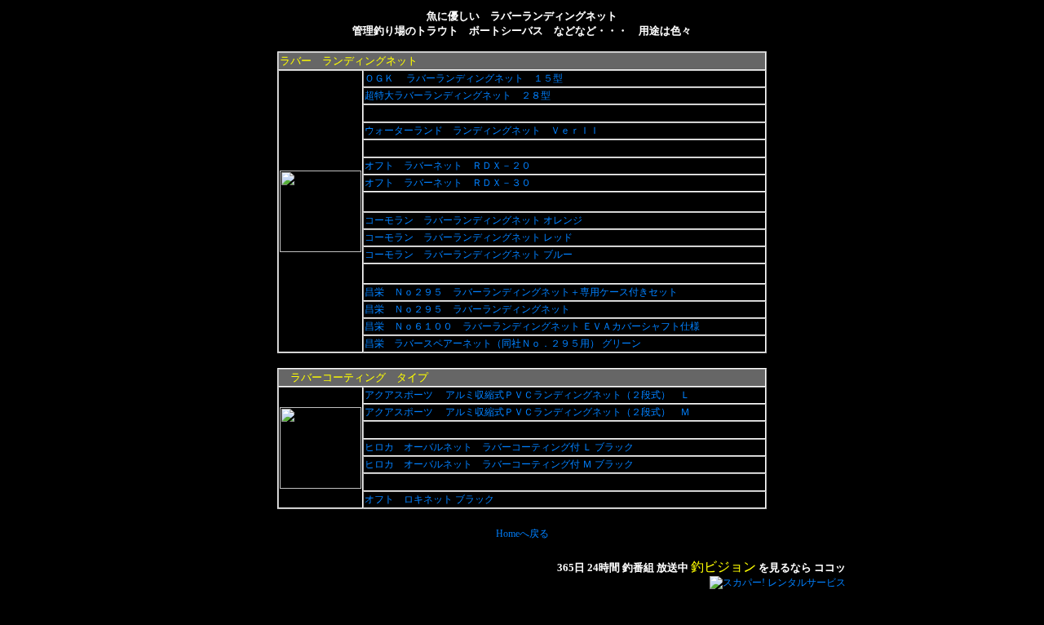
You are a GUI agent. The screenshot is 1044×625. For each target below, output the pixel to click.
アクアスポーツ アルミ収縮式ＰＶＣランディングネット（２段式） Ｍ (528, 412)
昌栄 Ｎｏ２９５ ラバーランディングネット (469, 309)
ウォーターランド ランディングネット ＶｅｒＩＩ (483, 130)
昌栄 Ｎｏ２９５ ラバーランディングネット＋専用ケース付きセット (522, 292)
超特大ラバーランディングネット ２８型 (459, 95)
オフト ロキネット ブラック (431, 499)
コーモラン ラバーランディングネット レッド (470, 237)
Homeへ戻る (522, 533)
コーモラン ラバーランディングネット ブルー (470, 254)
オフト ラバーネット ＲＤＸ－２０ (449, 165)
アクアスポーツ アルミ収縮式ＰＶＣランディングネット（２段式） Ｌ (528, 395)
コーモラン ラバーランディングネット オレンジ (475, 220)
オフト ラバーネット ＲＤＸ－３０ (449, 182)
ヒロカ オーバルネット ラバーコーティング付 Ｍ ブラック (500, 464)
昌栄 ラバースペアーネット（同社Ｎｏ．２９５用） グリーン (504, 343)
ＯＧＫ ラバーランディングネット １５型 (465, 78)
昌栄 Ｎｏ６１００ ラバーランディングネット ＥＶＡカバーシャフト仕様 (533, 326)
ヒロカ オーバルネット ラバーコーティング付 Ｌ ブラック (500, 447)
